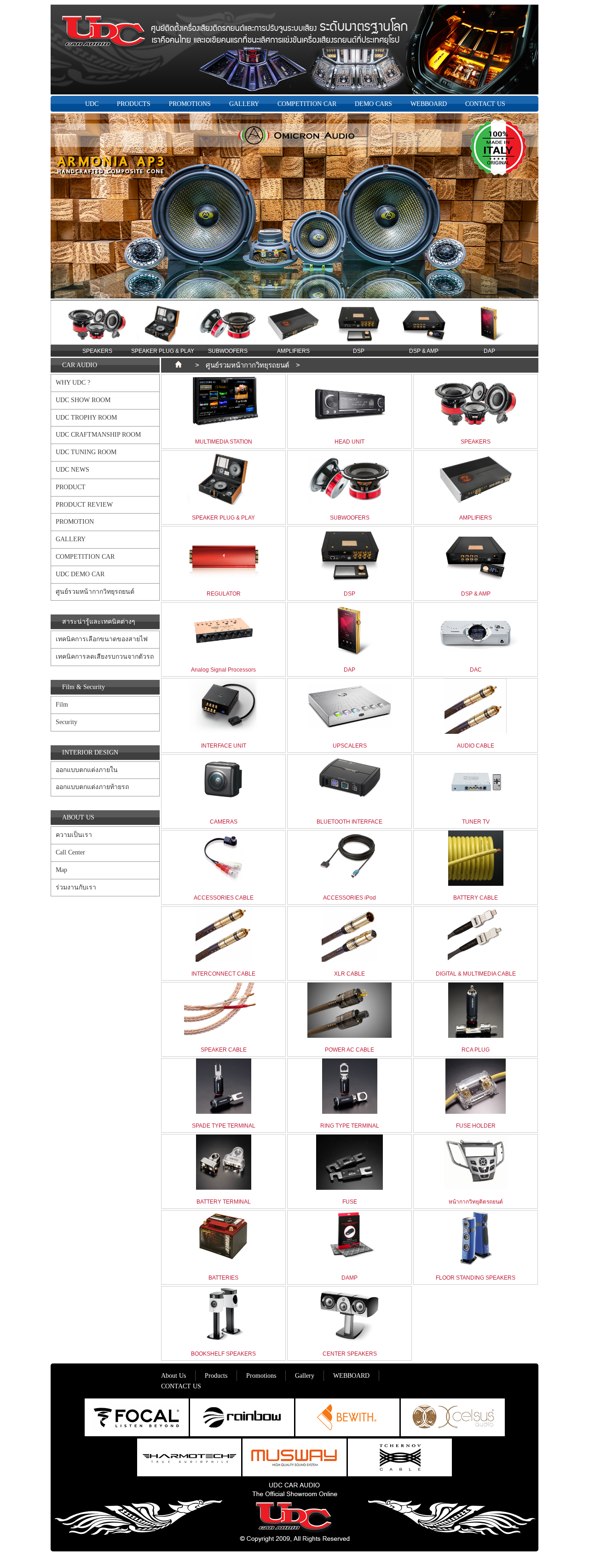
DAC (489, 351)
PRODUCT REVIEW (84, 504)
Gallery (304, 1375)
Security (66, 722)
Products (216, 1375)
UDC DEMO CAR (80, 574)
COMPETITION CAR (306, 103)
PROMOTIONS (190, 103)
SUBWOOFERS (162, 351)
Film (62, 704)
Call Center (70, 852)
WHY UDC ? (73, 382)
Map (61, 869)
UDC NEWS (72, 469)
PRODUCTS (133, 103)
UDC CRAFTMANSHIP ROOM (98, 434)
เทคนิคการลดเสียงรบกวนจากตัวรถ (105, 656)
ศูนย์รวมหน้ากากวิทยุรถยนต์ (95, 591)
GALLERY (244, 103)
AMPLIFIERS (228, 351)
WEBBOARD (428, 103)
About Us (173, 1375)
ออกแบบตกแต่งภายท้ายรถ (92, 787)
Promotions (261, 1375)
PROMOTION (75, 521)
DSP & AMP (358, 351)
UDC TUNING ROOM (86, 452)
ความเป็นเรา (74, 834)
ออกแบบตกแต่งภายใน (87, 769)
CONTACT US (485, 103)
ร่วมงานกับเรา (76, 887)
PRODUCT (71, 487)
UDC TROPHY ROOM (86, 417)
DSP (293, 351)
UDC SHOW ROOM (83, 400)
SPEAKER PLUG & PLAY (97, 351)
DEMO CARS (373, 103)
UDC (91, 103)
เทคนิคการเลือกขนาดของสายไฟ (102, 639)
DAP (424, 351)
